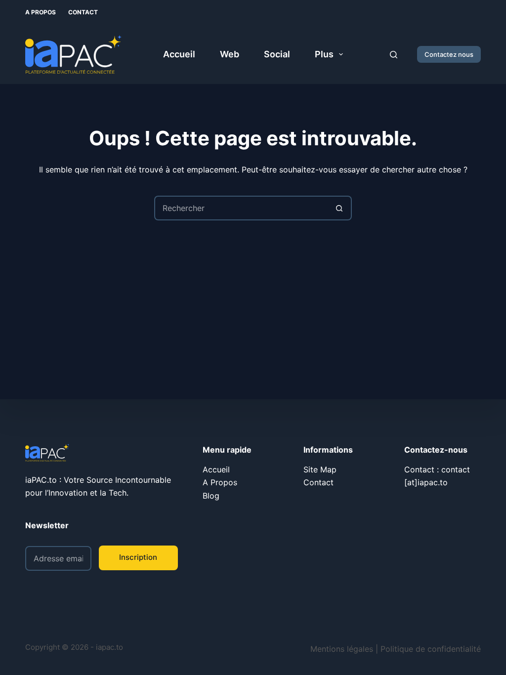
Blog (211, 496)
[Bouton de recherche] (339, 208)
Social (277, 54)
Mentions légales (341, 649)
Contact (83, 12)
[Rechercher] (393, 54)
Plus (324, 54)
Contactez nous (448, 54)
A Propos (40, 12)
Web (229, 54)
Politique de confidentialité (430, 649)
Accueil (179, 54)
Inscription (138, 557)
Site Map (320, 469)
